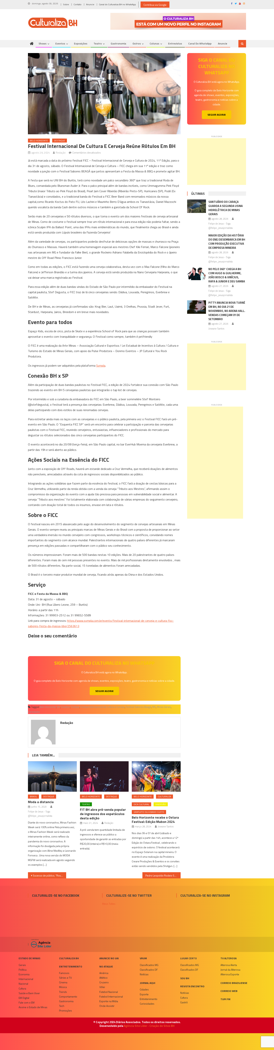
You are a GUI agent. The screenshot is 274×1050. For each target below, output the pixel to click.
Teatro (98, 43)
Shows (42, 43)
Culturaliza (164, 796)
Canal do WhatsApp (200, 43)
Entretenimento (70, 966)
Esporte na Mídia (108, 1001)
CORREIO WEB (229, 991)
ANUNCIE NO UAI (109, 958)
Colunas (154, 43)
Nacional (23, 984)
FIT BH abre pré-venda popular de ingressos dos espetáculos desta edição (103, 814)
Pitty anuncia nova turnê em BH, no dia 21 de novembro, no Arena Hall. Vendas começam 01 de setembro (226, 311)
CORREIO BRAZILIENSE (234, 983)
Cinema (63, 982)
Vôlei (102, 987)
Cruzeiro (104, 982)
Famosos (64, 973)
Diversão (160, 804)
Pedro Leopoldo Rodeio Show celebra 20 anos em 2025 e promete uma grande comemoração (163, 875)
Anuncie (90, 4)
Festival (75, 707)
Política (22, 970)
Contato (77, 4)
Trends (63, 992)
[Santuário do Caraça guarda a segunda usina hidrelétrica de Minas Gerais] (196, 206)
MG (154, 707)
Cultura (22, 988)
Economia (24, 974)
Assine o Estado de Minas (33, 1007)
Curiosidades (147, 1004)
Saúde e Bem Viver (29, 993)
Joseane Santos (166, 826)
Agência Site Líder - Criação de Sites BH (149, 1026)
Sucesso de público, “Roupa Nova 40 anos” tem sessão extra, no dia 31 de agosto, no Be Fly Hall (49, 875)
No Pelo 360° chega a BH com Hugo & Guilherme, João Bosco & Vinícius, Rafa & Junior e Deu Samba (226, 275)
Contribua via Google (155, 5)
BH (58, 707)
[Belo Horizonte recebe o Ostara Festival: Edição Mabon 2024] (156, 776)
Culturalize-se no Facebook (55, 895)
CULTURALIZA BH (69, 958)
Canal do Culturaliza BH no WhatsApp (117, 4)
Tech (61, 1006)
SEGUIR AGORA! (104, 691)
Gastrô (184, 1002)
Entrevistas (175, 43)
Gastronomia (118, 43)
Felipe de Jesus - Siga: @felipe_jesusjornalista (40, 814)
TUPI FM (225, 999)
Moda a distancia (41, 801)
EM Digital (24, 998)
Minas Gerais (164, 707)
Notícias (144, 974)
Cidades (144, 989)
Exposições (80, 43)
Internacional (26, 979)
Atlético (103, 978)
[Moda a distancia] (52, 776)
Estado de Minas (29, 958)
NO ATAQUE (106, 966)
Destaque (59, 140)
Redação (61, 152)
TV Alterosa (229, 958)
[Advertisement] (216, 161)
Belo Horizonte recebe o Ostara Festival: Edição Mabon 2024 (155, 819)
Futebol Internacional (111, 996)
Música (63, 987)
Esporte (144, 994)
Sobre (66, 4)
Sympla (100, 365)
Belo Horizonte (39, 140)
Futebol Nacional (108, 992)
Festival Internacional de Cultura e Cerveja (102, 707)
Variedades (34, 712)
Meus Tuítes (108, 904)
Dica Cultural (141, 804)
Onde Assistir (106, 1006)
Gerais (22, 965)
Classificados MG (149, 965)
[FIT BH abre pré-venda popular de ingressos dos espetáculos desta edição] (104, 776)
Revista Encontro (192, 986)
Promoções (65, 1010)
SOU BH (184, 978)
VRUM (143, 958)
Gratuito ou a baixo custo (149, 812)
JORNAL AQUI (147, 983)
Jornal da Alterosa (230, 970)
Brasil (33, 796)
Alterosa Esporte (230, 974)
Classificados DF (149, 970)
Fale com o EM (26, 1002)
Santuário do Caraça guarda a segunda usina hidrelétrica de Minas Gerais (225, 208)
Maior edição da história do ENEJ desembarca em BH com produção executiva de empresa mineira (226, 241)
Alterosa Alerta (229, 965)
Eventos (60, 43)
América (103, 973)
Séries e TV (65, 978)
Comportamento (68, 996)
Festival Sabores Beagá (138, 707)
